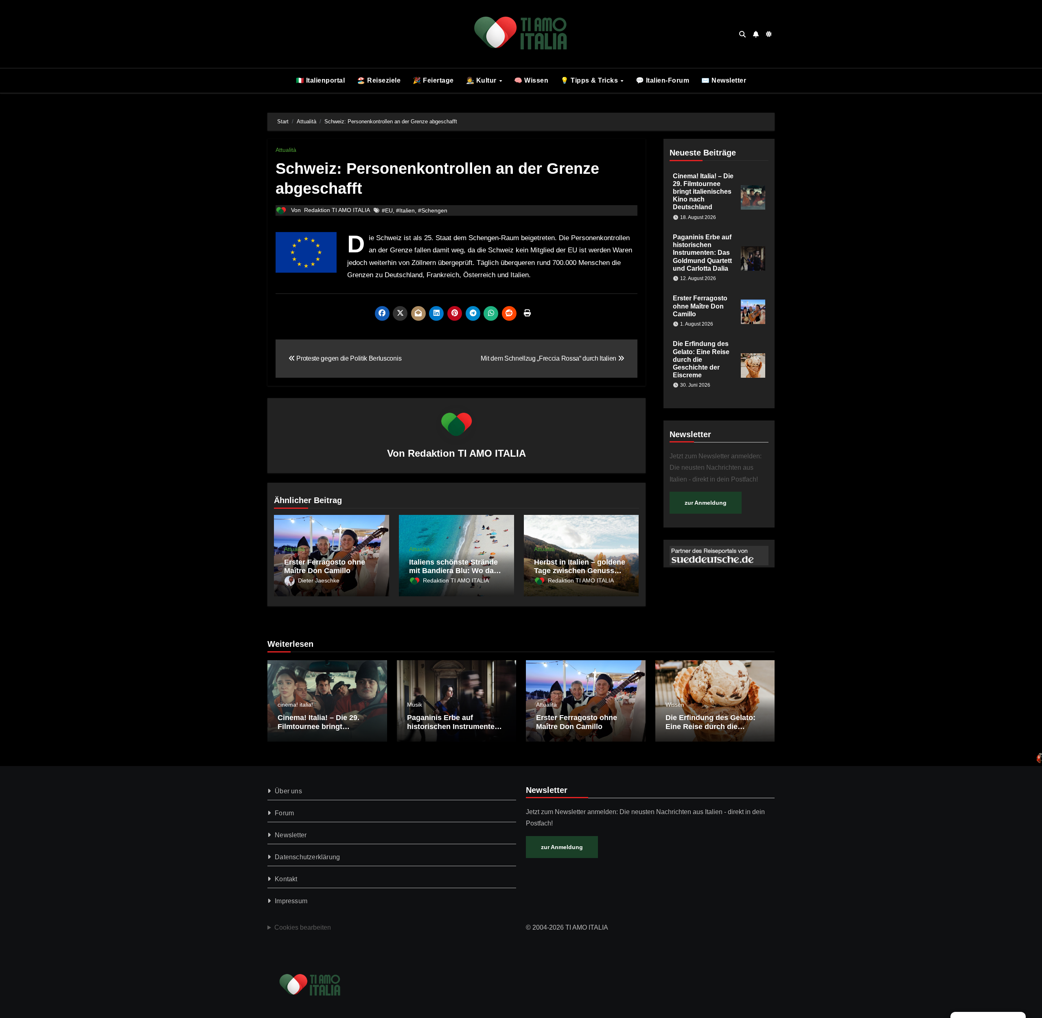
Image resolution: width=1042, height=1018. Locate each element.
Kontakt (286, 879)
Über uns (288, 791)
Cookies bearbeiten (302, 927)
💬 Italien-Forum (663, 80)
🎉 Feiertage (433, 80)
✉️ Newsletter (723, 80)
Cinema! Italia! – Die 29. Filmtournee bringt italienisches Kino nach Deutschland (703, 192)
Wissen (674, 704)
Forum (284, 813)
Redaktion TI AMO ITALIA (337, 210)
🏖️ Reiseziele (379, 80)
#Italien (405, 210)
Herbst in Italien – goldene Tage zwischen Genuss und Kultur (579, 571)
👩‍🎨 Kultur (482, 80)
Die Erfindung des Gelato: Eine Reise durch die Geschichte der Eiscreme (701, 359)
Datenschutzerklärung (307, 857)
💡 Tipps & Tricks (590, 80)
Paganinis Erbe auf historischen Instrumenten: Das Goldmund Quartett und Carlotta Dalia (702, 253)
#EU (387, 210)
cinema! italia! (295, 704)
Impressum (291, 901)
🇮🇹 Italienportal (320, 80)
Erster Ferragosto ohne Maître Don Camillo (324, 566)
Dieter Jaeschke (318, 580)
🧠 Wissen (531, 80)
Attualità (286, 150)
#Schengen (432, 210)
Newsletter (290, 835)
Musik (414, 704)
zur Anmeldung (706, 502)
